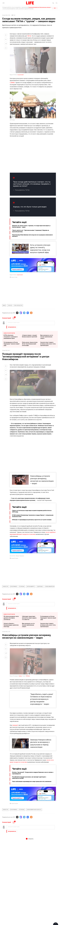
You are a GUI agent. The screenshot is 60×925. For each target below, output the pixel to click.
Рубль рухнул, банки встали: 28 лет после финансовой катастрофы (30, 343)
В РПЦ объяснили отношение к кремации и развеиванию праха (11, 336)
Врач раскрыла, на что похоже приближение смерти (46, 336)
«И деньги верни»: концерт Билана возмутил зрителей (29, 336)
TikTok (29, 36)
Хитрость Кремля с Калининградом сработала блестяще (11, 625)
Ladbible (12, 82)
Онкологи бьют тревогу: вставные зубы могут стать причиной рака (48, 343)
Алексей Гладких (14, 558)
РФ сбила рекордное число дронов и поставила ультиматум (11, 618)
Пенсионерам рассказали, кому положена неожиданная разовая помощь (47, 895)
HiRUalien (28, 676)
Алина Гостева (14, 277)
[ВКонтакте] (27, 312)
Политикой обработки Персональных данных (39, 7)
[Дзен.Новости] (17, 312)
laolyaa (20, 676)
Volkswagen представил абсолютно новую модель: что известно (29, 618)
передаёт (15, 757)
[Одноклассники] (31, 312)
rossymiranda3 (20, 74)
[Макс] (20, 312)
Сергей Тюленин (14, 835)
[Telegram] (24, 312)
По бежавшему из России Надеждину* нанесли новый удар (11, 343)
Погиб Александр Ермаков (47, 902)
